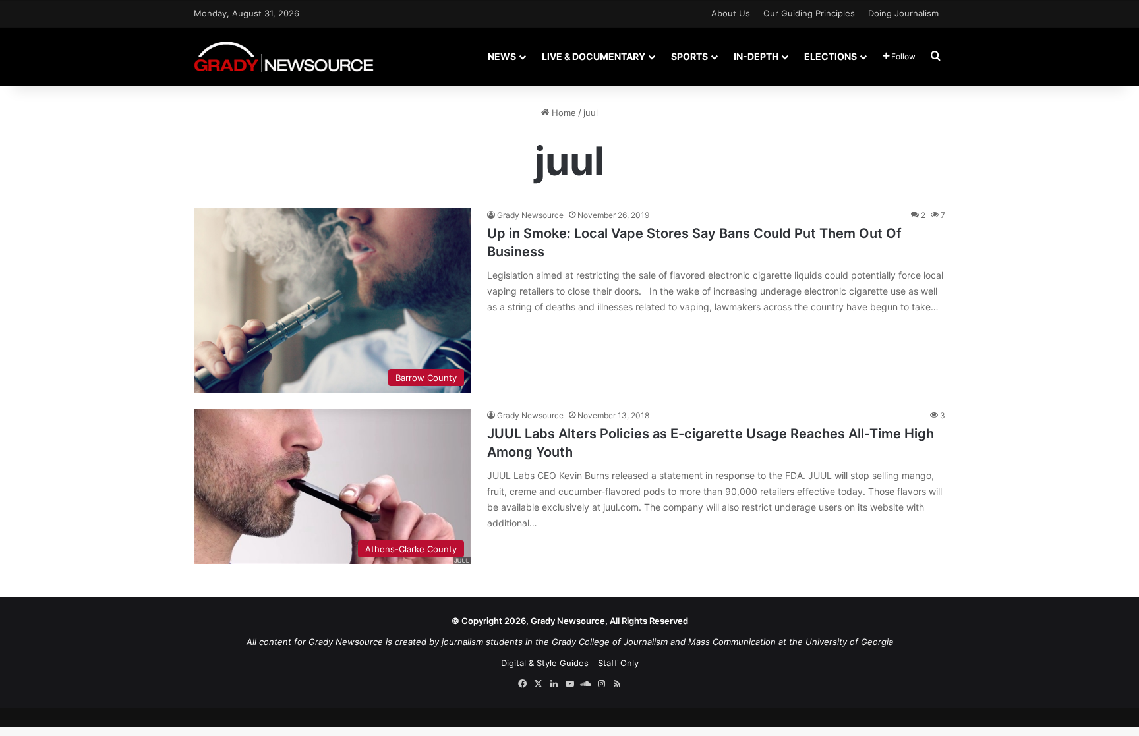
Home (562, 112)
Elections (830, 56)
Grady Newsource (530, 215)
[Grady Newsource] (284, 56)
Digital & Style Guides (545, 663)
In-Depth (756, 56)
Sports (689, 56)
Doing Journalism (903, 13)
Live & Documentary (593, 56)
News (502, 56)
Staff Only (618, 663)
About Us (730, 13)
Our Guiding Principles (809, 13)
